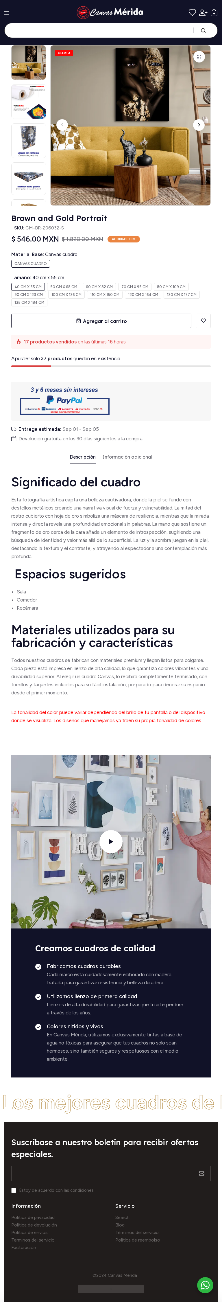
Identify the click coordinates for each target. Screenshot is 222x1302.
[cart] (214, 12)
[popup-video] (111, 841)
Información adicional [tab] (127, 457)
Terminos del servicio (33, 1240)
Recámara (28, 608)
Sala (21, 592)
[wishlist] (192, 12)
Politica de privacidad (33, 1217)
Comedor (27, 600)
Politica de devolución (34, 1225)
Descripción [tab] (83, 457)
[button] (7, 13)
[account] (203, 12)
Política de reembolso (137, 1240)
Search (122, 1217)
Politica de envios (29, 1232)
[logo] (111, 12)
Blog (120, 1225)
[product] (199, 56)
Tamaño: (37, 277)
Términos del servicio (137, 1232)
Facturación (23, 1247)
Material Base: (44, 254)
